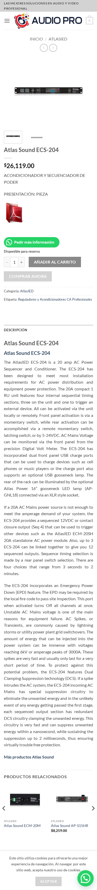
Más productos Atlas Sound (29, 756)
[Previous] (4, 818)
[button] (7, 20)
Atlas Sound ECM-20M (22, 826)
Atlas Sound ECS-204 (27, 353)
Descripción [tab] (15, 330)
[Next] (93, 818)
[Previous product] (53, 48)
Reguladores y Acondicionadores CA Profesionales (55, 299)
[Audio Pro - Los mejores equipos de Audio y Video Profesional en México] (48, 21)
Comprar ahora (28, 276)
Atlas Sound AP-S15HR (69, 826)
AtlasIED (58, 38)
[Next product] (44, 48)
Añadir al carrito (55, 262)
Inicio (36, 38)
